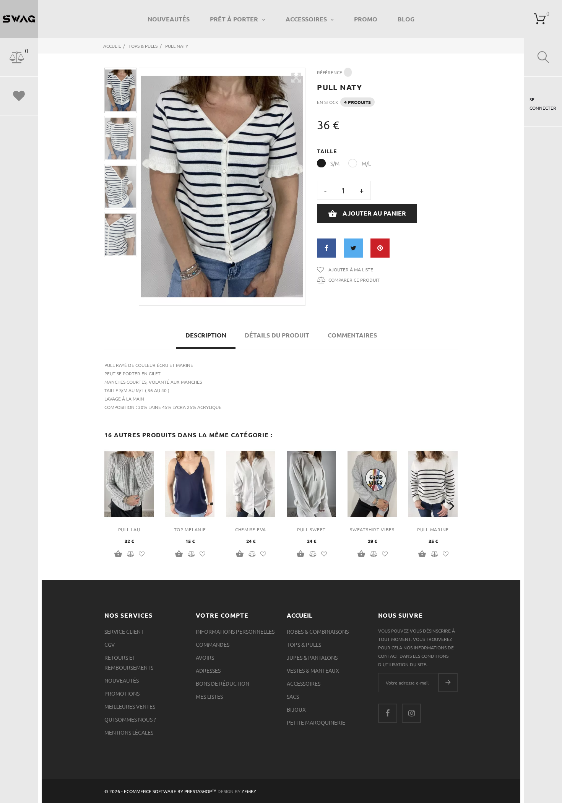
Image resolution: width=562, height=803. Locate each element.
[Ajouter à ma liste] (142, 553)
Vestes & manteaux (313, 670)
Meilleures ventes (129, 706)
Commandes (212, 644)
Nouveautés (169, 19)
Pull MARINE (433, 529)
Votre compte (222, 615)
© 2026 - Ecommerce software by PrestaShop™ (161, 791)
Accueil (299, 615)
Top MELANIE (190, 529)
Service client (124, 631)
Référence (329, 72)
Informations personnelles (235, 631)
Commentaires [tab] (352, 335)
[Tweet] (353, 248)
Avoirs (205, 657)
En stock (327, 102)
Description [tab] (205, 335)
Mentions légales (128, 732)
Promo (365, 19)
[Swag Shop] (19, 19)
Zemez (249, 791)
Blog (406, 19)
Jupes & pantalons (312, 657)
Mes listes (209, 696)
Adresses (208, 670)
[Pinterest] (380, 248)
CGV (109, 644)
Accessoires (307, 19)
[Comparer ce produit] (131, 553)
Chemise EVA (250, 529)
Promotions (122, 693)
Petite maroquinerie (316, 722)
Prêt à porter (235, 19)
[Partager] (326, 248)
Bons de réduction (222, 683)
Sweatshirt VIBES (372, 529)
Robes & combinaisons (318, 631)
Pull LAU (129, 529)
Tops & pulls (304, 644)
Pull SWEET (311, 529)
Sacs (293, 696)
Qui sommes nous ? (130, 719)
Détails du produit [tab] (277, 335)
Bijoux (296, 709)
